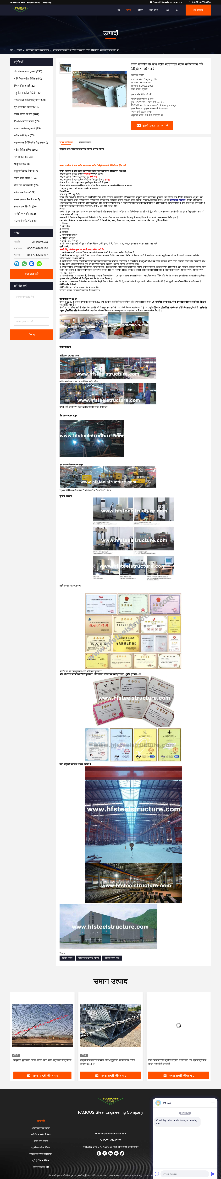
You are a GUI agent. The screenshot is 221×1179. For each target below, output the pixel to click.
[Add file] (157, 1173)
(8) (22, 164)
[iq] (39, 264)
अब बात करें (198, 10)
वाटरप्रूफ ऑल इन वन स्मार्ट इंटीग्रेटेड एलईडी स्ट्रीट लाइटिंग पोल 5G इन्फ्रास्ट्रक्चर (176, 1062)
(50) (28, 78)
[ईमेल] (32, 264)
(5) (25, 220)
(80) (27, 92)
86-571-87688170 (201, 2)
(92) (26, 171)
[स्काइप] (17, 264)
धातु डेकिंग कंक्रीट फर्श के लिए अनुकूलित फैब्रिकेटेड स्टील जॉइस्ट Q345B (39, 1062)
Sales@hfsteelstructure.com (167, 2)
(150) (26, 149)
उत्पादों (19, 50)
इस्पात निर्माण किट (112, 958)
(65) (24, 135)
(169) (24, 192)
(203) (30, 100)
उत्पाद (128, 10)
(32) (24, 85)
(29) (27, 128)
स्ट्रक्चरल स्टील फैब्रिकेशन (37, 50)
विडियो (140, 10)
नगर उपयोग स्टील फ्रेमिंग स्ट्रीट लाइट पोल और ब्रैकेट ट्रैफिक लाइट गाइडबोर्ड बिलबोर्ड (109, 1062)
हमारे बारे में (153, 10)
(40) (31, 142)
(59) (26, 185)
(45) (27, 199)
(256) (28, 71)
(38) (23, 156)
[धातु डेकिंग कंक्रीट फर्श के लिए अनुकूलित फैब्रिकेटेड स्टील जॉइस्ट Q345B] (42, 1025)
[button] (16, 1033)
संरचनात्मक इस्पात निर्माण (88, 958)
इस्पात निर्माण (67, 958)
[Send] (212, 1173)
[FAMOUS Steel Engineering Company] (20, 10)
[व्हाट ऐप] (24, 263)
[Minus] (213, 1103)
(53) (26, 121)
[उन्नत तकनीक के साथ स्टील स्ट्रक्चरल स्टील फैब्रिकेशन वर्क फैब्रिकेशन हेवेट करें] (99, 89)
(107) (27, 107)
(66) (25, 206)
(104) (26, 114)
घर (119, 10)
